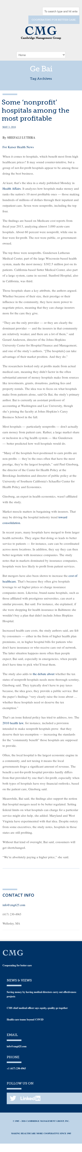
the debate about (43, 674)
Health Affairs (12, 188)
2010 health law (13, 723)
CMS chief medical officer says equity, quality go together (37, 1008)
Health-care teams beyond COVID (25, 1019)
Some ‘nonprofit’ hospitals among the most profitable (35, 110)
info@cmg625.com (14, 905)
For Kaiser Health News (18, 147)
